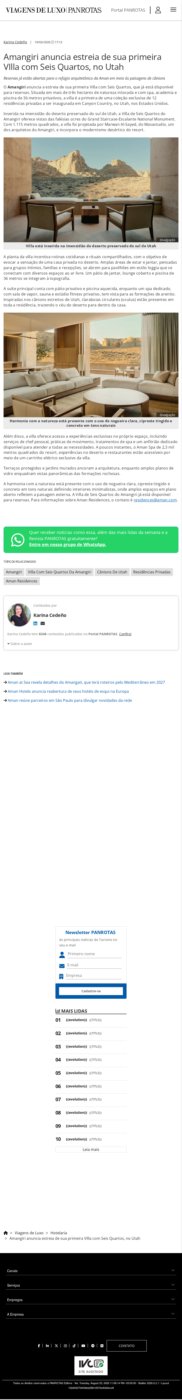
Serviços (13, 1285)
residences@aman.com (155, 500)
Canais (12, 1270)
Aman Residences (21, 581)
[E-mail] (43, 623)
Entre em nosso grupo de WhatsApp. (67, 544)
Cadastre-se (91, 991)
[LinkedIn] (35, 623)
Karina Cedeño (15, 42)
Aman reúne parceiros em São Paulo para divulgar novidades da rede (69, 700)
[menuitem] (128, 10)
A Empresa (15, 1314)
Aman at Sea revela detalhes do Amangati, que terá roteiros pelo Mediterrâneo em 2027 (86, 682)
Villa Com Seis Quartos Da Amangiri (59, 572)
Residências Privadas (152, 572)
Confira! (125, 634)
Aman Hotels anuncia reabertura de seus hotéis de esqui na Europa (68, 691)
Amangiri (14, 572)
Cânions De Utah (112, 572)
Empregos (15, 1299)
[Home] (6, 1232)
